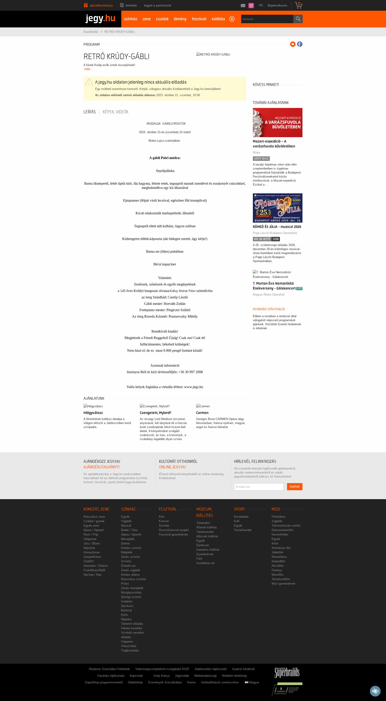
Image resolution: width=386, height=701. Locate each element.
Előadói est (128, 565)
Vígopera (127, 641)
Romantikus (279, 556)
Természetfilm (281, 579)
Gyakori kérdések (243, 669)
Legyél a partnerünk (157, 5)
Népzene (89, 548)
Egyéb (125, 516)
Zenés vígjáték (130, 570)
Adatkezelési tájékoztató (211, 669)
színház (130, 19)
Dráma (125, 543)
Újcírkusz (127, 606)
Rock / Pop (91, 534)
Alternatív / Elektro (96, 565)
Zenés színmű (130, 556)
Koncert (164, 521)
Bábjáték (126, 552)
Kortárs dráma (130, 574)
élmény (180, 19)
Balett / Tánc (129, 530)
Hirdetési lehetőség (234, 675)
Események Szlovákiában (165, 682)
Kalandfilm (278, 561)
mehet (295, 487)
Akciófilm (278, 565)
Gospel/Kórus (92, 556)
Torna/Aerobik (243, 530)
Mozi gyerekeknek (283, 583)
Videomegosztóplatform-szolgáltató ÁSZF (162, 669)
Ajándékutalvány (101, 5)
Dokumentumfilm (283, 530)
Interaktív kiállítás (208, 549)
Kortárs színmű (131, 548)
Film (161, 516)
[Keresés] (298, 19)
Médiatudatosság (205, 675)
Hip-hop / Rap (92, 574)
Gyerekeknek (205, 554)
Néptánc (126, 619)
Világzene (90, 539)
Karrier (191, 682)
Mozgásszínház (131, 592)
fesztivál (199, 19)
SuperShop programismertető (104, 682)
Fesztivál (168, 509)
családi (162, 19)
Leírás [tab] (90, 112)
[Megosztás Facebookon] (299, 44)
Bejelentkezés (277, 5)
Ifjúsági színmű (131, 597)
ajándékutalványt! (102, 467)
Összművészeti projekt (174, 530)
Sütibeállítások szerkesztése (220, 682)
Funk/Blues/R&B (94, 570)
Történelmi (203, 523)
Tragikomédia (129, 650)
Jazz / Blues (92, 543)
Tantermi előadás (132, 623)
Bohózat (126, 610)
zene (147, 19)
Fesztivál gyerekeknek (173, 534)
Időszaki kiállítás (207, 536)
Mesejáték (127, 539)
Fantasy (277, 570)
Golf (236, 521)
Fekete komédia (131, 628)
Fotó (199, 558)
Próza (125, 583)
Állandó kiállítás (206, 527)
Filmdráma (278, 516)
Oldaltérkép (135, 682)
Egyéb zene (91, 525)
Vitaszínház (128, 646)
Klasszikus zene (94, 516)
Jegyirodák (182, 675)
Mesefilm (277, 574)
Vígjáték (126, 521)
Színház (128, 509)
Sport (239, 509)
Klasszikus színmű (133, 579)
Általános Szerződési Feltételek (109, 669)
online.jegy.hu (172, 467)
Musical (126, 525)
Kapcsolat (136, 675)
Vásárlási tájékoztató (110, 675)
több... (88, 69)
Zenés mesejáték (132, 588)
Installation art (205, 563)
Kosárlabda (241, 516)
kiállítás (218, 19)
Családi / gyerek (94, 521)
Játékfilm (277, 552)
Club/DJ (89, 561)
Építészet (202, 545)
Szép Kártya (161, 675)
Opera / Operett (94, 530)
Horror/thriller (280, 534)
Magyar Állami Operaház (269, 294)
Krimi (124, 614)
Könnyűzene (92, 552)
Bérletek (131, 5)
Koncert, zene (96, 509)
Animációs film (281, 548)
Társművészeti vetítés (286, 525)
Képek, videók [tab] (115, 112)
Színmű (126, 561)
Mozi (276, 509)
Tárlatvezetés (205, 532)
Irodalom (126, 601)
